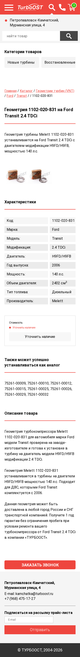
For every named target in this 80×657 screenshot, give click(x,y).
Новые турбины (21, 62)
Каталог (26, 91)
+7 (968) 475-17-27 (19, 599)
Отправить (40, 629)
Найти (69, 36)
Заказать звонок (40, 565)
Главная (10, 91)
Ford (10, 96)
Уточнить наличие (40, 337)
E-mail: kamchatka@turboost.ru (28, 594)
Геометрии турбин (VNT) (55, 91)
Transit (21, 96)
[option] (16, 176)
